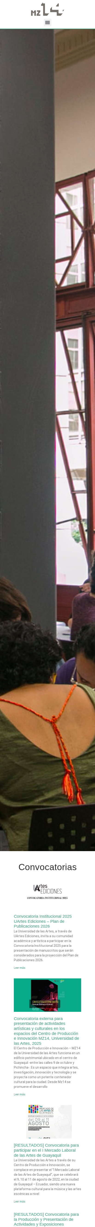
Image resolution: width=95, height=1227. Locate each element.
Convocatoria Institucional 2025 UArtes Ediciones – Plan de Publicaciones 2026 (43, 921)
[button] (47, 22)
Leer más (19, 967)
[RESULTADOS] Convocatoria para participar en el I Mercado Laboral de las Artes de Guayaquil (46, 1150)
